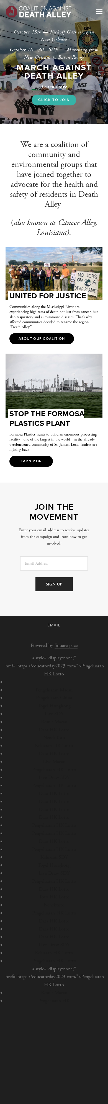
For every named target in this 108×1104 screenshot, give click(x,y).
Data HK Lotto (54, 730)
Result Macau (54, 722)
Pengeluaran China (54, 697)
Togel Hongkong (54, 706)
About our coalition (42, 338)
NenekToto (54, 737)
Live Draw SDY (54, 777)
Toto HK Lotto (54, 897)
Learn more (31, 461)
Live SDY (54, 714)
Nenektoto (54, 905)
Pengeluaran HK (54, 1000)
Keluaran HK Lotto (54, 745)
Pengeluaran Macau (54, 690)
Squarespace (66, 645)
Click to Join (54, 100)
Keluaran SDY (54, 857)
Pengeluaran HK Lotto (54, 769)
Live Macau (54, 761)
